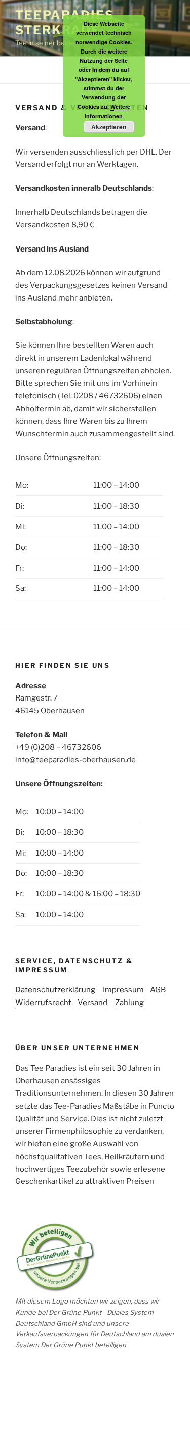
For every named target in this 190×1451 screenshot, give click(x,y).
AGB (158, 989)
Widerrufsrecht (43, 1002)
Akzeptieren (108, 126)
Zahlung (129, 1002)
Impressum (123, 989)
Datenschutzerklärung (55, 989)
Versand (92, 1002)
